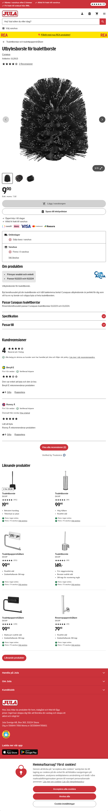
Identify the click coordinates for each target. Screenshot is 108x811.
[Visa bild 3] (30, 178)
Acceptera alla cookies (64, 789)
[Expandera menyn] (104, 14)
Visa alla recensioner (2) (54, 447)
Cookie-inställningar (65, 804)
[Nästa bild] (102, 119)
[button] (6, 734)
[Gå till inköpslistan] (89, 14)
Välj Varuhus (14, 257)
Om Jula (6, 681)
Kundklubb (8, 690)
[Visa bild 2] (19, 178)
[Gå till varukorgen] (97, 14)
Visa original (25, 413)
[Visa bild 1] (7, 178)
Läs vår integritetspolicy (73, 782)
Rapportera (19, 392)
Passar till (8, 325)
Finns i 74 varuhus (16, 584)
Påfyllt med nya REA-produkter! (55, 35)
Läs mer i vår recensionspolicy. (82, 357)
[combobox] (54, 21)
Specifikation (10, 316)
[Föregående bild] (6, 119)
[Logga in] (82, 14)
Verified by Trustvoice (52, 455)
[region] (54, 785)
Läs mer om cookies (52, 782)
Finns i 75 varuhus (16, 521)
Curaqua (6, 54)
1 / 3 (96, 168)
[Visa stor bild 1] (54, 119)
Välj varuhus (12, 28)
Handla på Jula (10, 672)
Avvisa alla (64, 796)
